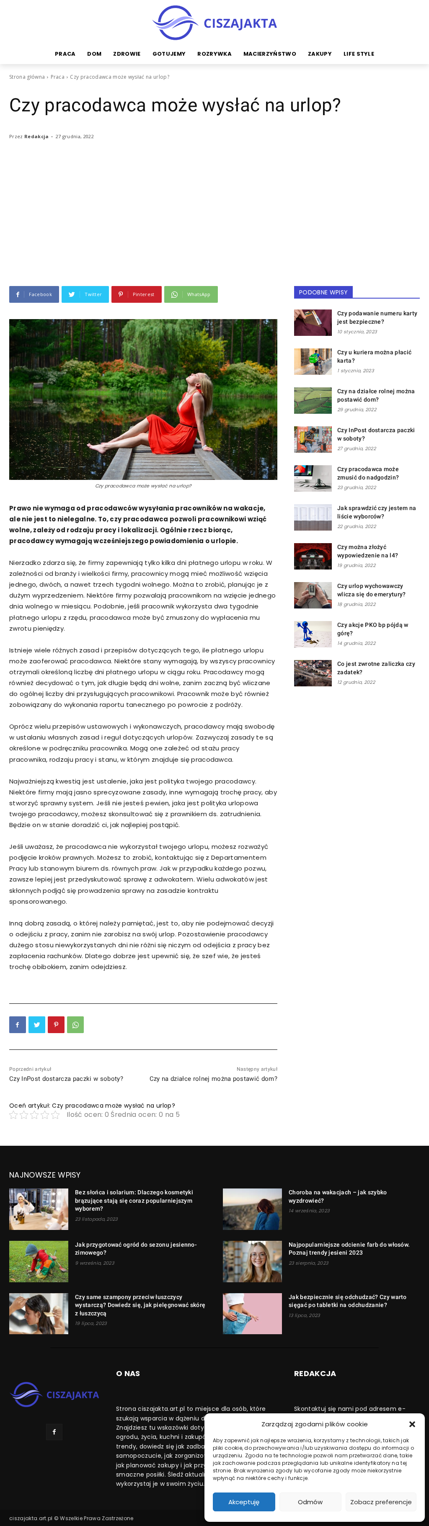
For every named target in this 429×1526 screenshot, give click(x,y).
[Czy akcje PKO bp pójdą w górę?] (313, 634)
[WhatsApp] (75, 1024)
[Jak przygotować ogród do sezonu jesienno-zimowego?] (38, 1261)
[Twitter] (36, 1024)
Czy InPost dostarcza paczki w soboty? (66, 1079)
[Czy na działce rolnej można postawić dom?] (313, 400)
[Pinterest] (56, 1024)
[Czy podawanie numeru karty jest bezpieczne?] (313, 322)
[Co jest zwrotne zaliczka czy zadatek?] (313, 673)
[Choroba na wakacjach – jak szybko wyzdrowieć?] (252, 1209)
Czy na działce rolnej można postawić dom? (213, 1079)
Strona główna (27, 76)
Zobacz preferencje (381, 1502)
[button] (412, 1424)
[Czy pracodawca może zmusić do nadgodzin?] (313, 478)
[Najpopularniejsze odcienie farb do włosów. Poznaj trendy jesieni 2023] (252, 1261)
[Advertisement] (214, 223)
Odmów (310, 1502)
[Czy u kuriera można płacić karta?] (313, 361)
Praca (58, 76)
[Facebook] (17, 1024)
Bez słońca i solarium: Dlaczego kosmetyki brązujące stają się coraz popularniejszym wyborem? (134, 1200)
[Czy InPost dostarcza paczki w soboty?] (313, 439)
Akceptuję (243, 1502)
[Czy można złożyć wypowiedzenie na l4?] (313, 556)
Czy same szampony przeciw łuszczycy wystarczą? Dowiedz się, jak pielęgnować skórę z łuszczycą (140, 1305)
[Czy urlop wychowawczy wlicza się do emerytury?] (313, 595)
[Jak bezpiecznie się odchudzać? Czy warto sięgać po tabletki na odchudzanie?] (252, 1314)
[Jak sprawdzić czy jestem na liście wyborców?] (313, 517)
